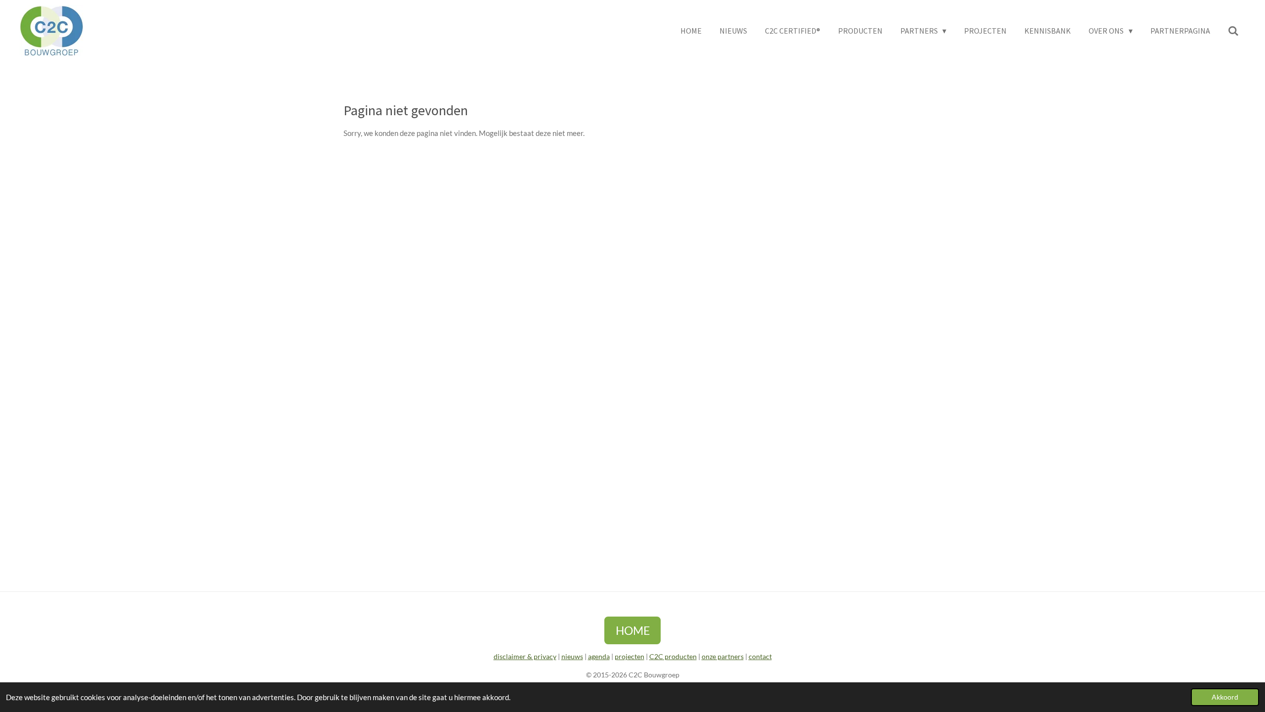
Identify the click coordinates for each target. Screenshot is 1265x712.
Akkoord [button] (1225, 697)
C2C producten (673, 656)
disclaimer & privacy (525, 656)
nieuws (572, 656)
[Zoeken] (1233, 30)
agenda (599, 656)
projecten (629, 656)
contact (760, 656)
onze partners (723, 656)
